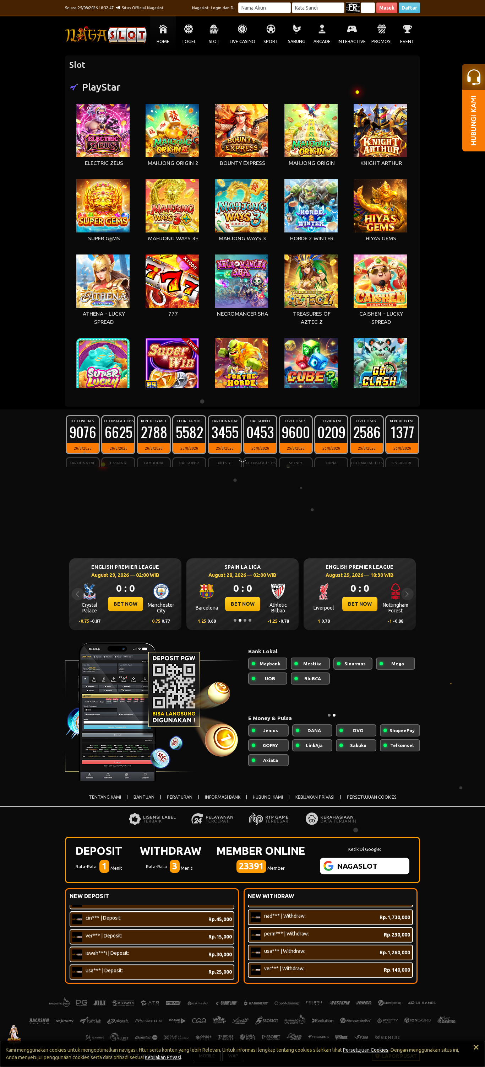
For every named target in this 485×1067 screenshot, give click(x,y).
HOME (163, 41)
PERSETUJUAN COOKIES (372, 797)
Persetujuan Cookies (365, 1050)
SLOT (214, 41)
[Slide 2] (240, 620)
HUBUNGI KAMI (268, 797)
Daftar (409, 8)
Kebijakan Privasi (163, 1057)
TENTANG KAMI (105, 797)
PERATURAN (179, 797)
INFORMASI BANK (222, 797)
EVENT (407, 41)
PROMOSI (381, 41)
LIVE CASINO (242, 41)
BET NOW (125, 604)
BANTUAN (143, 797)
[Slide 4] (250, 620)
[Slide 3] (245, 620)
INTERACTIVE (352, 41)
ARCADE (322, 41)
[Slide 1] (235, 620)
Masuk (386, 8)
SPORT (270, 41)
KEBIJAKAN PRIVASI (314, 797)
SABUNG (296, 41)
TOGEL (188, 41)
